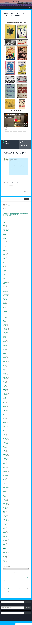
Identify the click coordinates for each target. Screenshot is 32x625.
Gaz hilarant (4, 261)
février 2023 (5, 373)
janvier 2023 (5, 374)
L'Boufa (4, 274)
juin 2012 (4, 543)
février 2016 (5, 484)
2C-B (4, 222)
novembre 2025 (5, 329)
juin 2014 (4, 511)
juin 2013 (4, 527)
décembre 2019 (5, 423)
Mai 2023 (4, 369)
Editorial (4, 257)
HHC (3, 266)
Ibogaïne (4, 267)
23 (4, 588)
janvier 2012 (5, 549)
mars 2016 (4, 483)
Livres (4, 278)
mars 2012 (4, 547)
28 (23, 588)
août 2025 (4, 333)
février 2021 (5, 405)
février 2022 (5, 389)
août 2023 (4, 365)
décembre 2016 (5, 471)
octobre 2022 (5, 378)
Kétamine (4, 270)
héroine (4, 265)
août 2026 (4, 317)
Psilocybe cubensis (5, 295)
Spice (4, 302)
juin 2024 (4, 352)
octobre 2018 (5, 442)
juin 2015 (4, 495)
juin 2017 (4, 463)
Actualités (4, 226)
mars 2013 (4, 531)
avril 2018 (4, 450)
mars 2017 (4, 467)
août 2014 (4, 508)
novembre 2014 (5, 504)
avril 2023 (4, 370)
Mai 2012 (4, 544)
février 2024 (5, 357)
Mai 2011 (4, 560)
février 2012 (5, 548)
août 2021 (4, 397)
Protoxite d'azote (5, 294)
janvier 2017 (5, 470)
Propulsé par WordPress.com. (16, 617)
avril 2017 (4, 466)
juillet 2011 (4, 557)
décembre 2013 (5, 519)
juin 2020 (4, 415)
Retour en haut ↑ (16, 618)
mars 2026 (4, 324)
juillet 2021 (4, 398)
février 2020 (5, 421)
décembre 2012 (5, 535)
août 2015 (4, 492)
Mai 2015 (4, 496)
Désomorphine (5, 250)
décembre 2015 (5, 487)
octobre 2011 (5, 553)
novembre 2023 (5, 361)
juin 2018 (4, 447)
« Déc (3, 593)
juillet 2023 (4, 366)
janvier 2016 (5, 486)
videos (4, 310)
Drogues (4, 254)
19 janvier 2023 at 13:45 (13, 160)
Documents (4, 253)
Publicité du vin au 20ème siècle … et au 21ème (14, 14)
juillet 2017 (4, 462)
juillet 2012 (4, 541)
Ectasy (4, 255)
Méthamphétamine (5, 282)
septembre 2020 (5, 411)
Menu (2, 7)
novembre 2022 (5, 377)
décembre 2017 (5, 455)
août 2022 (4, 381)
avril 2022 (4, 386)
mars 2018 (4, 451)
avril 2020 (4, 418)
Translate (9, 205)
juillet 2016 (4, 478)
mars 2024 (4, 356)
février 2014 (5, 516)
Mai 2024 (4, 353)
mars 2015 (4, 499)
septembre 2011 (5, 555)
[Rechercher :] (16, 569)
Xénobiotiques (5, 311)
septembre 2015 (5, 491)
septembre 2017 (5, 459)
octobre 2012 (5, 537)
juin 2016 (4, 479)
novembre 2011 (5, 552)
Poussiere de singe (5, 291)
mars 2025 (4, 340)
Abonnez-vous (27, 601)
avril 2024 (4, 354)
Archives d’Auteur (6, 143)
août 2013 (4, 524)
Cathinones (4, 241)
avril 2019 (4, 434)
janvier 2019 (5, 438)
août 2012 (4, 540)
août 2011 (4, 556)
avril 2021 (4, 402)
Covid (4, 246)
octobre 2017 (5, 458)
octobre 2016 (5, 474)
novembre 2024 (5, 345)
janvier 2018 (5, 454)
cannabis (4, 237)
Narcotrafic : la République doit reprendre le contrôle (10, 212)
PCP (3, 290)
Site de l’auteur (8, 143)
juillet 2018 (4, 446)
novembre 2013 (5, 520)
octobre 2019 (5, 426)
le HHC (4, 275)
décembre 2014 (5, 503)
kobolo (4, 271)
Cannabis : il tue (5, 238)
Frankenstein (5, 259)
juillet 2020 (4, 414)
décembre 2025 (5, 328)
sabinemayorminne (13, 159)
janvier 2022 (5, 390)
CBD (3, 242)
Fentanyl (4, 258)
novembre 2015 (5, 488)
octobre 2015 (5, 490)
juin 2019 (4, 431)
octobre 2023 (5, 362)
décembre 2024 (5, 344)
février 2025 (5, 341)
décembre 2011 (5, 551)
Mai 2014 (4, 512)
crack (4, 247)
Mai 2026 (4, 321)
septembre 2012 (5, 539)
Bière (4, 233)
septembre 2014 (5, 507)
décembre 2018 (5, 439)
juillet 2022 (4, 382)
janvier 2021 (5, 406)
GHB (3, 262)
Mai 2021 (4, 401)
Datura (4, 249)
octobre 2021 (5, 394)
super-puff (4, 303)
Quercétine (4, 298)
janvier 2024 (5, 358)
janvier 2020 (5, 422)
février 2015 (5, 500)
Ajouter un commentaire (23, 155)
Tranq (4, 307)
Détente (4, 251)
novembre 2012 (5, 536)
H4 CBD (4, 263)
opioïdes (4, 286)
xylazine (4, 312)
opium (4, 287)
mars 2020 (4, 419)
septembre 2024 (5, 348)
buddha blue (4, 234)
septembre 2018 (5, 443)
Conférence (4, 245)
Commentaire (24, 191)
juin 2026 (4, 320)
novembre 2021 (5, 393)
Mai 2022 (4, 385)
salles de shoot (5, 299)
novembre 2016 (5, 472)
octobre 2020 (5, 410)
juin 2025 (4, 336)
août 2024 (4, 349)
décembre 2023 (5, 360)
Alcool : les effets (5, 229)
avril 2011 (4, 561)
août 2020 (4, 413)
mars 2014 (4, 515)
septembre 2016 (5, 475)
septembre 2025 (5, 332)
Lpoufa (4, 279)
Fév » (5, 593)
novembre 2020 (5, 409)
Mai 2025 (4, 337)
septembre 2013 (5, 523)
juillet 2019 (4, 430)
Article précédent (24, 145)
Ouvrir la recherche (29, 7)
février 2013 (5, 532)
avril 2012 (4, 545)
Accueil (4, 225)
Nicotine (4, 283)
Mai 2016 (4, 480)
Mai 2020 (4, 417)
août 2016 (4, 476)
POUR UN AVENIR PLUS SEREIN (7, 215)
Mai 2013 (4, 528)
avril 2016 (4, 482)
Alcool (22, 142)
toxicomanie (5, 306)
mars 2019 (4, 435)
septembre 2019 (5, 427)
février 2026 (5, 325)
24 (8, 588)
